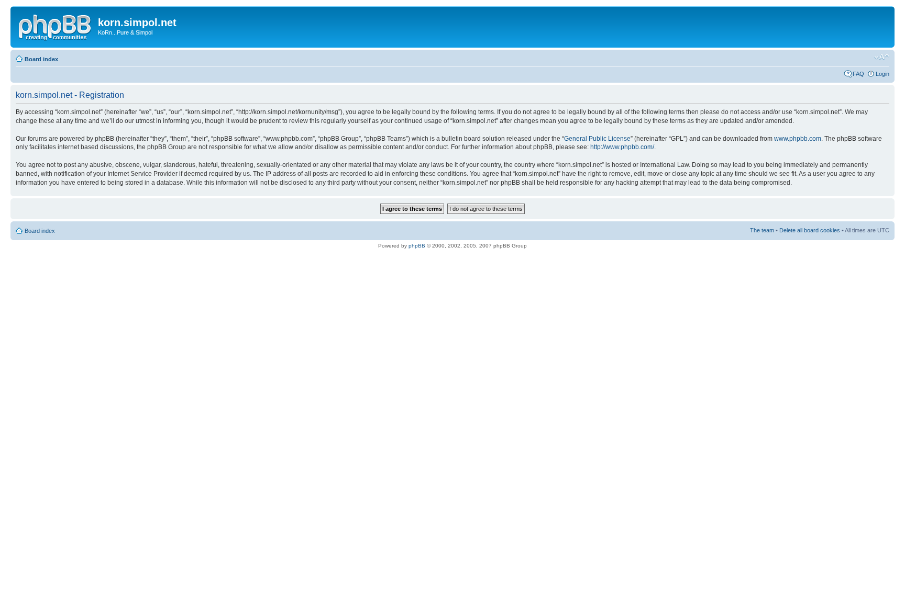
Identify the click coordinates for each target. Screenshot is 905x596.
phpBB (417, 246)
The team (762, 230)
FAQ (858, 74)
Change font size (881, 57)
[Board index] (55, 25)
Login (882, 74)
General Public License (597, 138)
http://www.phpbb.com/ (622, 147)
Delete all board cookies (809, 230)
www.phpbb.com (797, 138)
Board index (41, 59)
